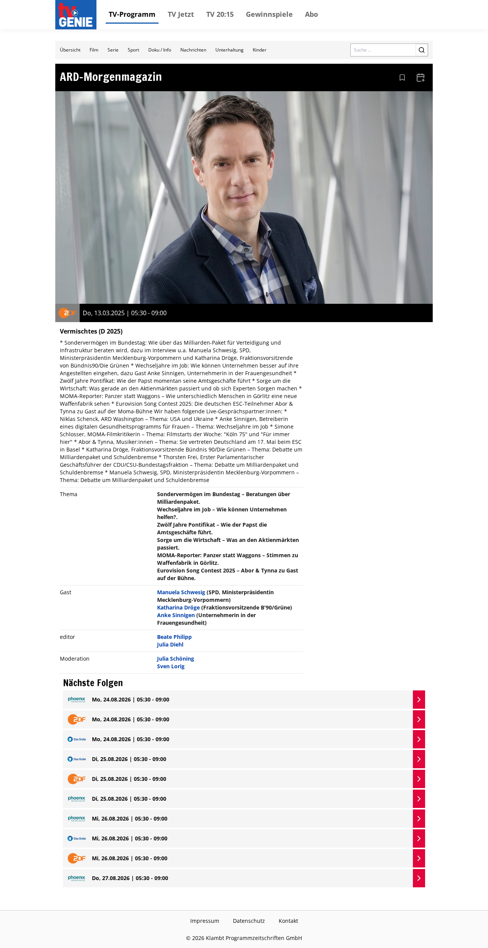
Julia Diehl (170, 644)
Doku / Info (159, 50)
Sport (133, 50)
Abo (311, 14)
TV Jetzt (181, 14)
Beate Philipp (174, 636)
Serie (113, 50)
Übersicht (70, 50)
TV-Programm (132, 14)
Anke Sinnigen (176, 615)
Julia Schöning (175, 658)
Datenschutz (249, 920)
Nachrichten (193, 50)
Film (94, 50)
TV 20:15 (220, 14)
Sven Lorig (171, 666)
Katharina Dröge (178, 607)
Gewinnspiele (269, 14)
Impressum (204, 920)
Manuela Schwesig (181, 592)
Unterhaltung (229, 50)
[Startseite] (77, 15)
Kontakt (288, 920)
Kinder (259, 50)
